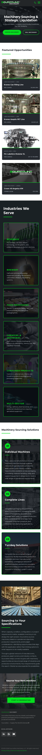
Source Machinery (12, 32)
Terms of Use (15, 750)
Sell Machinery (31, 32)
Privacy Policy (5, 750)
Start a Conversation (21, 700)
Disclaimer (23, 750)
